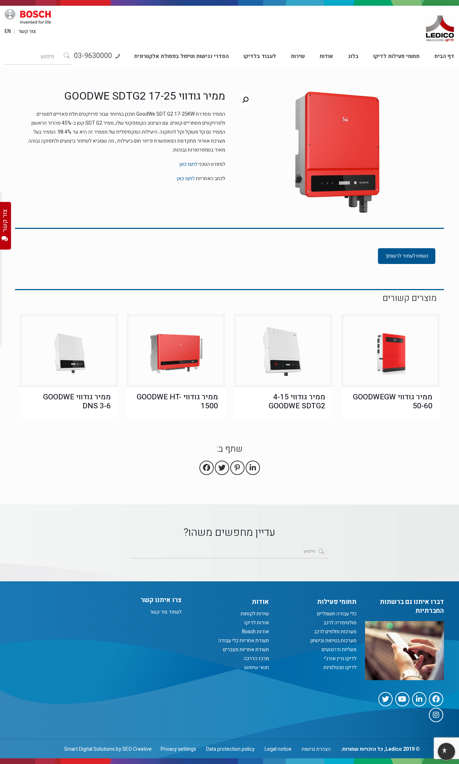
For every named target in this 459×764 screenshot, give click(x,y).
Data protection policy (230, 749)
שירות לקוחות (255, 614)
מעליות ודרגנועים (339, 649)
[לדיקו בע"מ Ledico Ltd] (440, 25)
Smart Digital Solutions (89, 749)
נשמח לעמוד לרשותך (406, 256)
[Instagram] (436, 715)
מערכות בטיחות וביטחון (333, 640)
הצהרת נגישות (316, 749)
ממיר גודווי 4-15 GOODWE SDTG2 (297, 401)
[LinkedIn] (419, 699)
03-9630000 (94, 56)
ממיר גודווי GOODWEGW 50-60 (392, 401)
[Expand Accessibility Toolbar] (446, 752)
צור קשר (27, 31)
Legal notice (278, 749)
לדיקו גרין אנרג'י (340, 658)
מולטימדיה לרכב (339, 622)
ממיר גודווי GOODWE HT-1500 (177, 401)
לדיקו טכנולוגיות (339, 667)
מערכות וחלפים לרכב (335, 631)
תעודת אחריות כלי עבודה (243, 640)
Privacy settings (178, 749)
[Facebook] (436, 699)
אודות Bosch (255, 631)
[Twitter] (385, 699)
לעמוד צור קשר (165, 612)
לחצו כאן (188, 164)
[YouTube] (402, 699)
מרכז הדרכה (256, 658)
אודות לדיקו (256, 622)
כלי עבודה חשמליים (336, 614)
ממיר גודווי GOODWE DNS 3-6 (77, 401)
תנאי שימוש (256, 667)
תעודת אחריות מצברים (246, 649)
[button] (245, 99)
